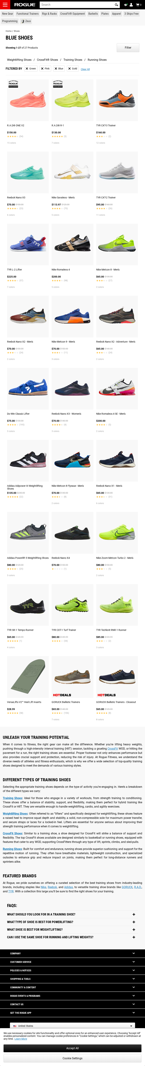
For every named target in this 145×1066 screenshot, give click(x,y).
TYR (11, 891)
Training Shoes (72, 59)
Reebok (52, 887)
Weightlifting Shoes (19, 59)
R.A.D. (138, 887)
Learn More (20, 1038)
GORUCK (127, 887)
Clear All (85, 69)
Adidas (68, 887)
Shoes (17, 31)
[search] (80, 4)
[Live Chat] (126, 5)
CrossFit (113, 748)
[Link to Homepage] (25, 4)
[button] (116, 4)
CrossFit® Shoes (47, 59)
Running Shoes (97, 59)
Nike (43, 887)
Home (8, 31)
